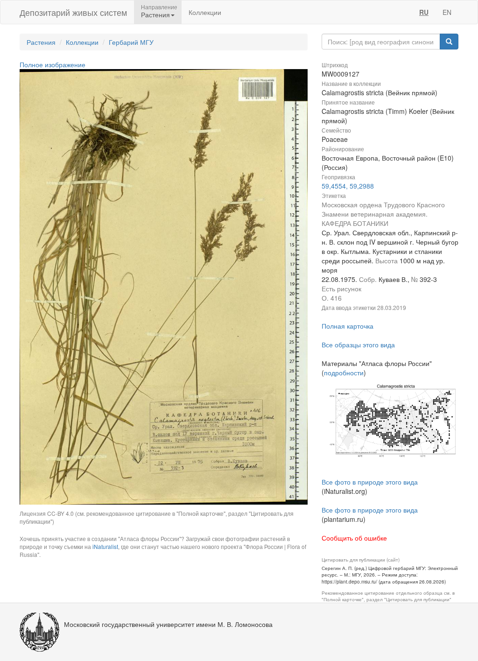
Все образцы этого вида (358, 344)
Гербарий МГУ (131, 42)
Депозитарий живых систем (73, 12)
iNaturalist (105, 546)
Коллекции (205, 12)
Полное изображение (52, 64)
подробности (344, 372)
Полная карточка (347, 325)
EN (447, 12)
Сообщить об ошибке (354, 537)
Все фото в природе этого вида (370, 481)
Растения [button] (155, 14)
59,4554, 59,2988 (348, 185)
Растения (41, 42)
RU (424, 12)
